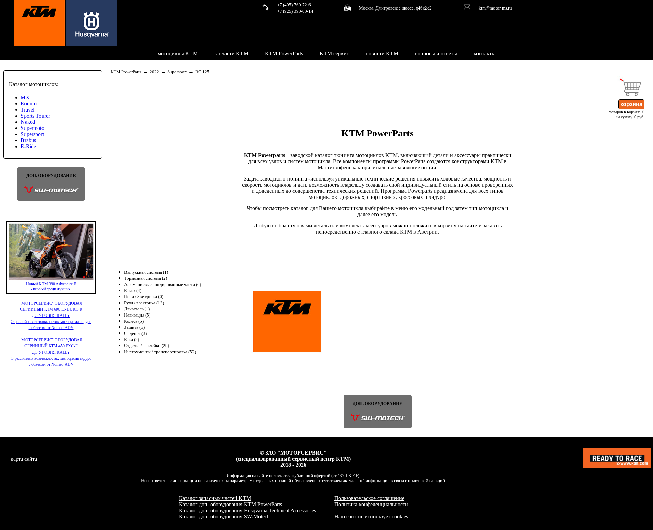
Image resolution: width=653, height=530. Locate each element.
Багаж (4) (132, 290)
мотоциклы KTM (177, 53)
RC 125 (202, 72)
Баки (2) (131, 339)
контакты (485, 53)
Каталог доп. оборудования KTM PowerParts (230, 504)
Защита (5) (134, 327)
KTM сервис (334, 53)
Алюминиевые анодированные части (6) (162, 284)
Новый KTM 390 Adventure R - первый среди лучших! (51, 286)
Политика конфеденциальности (371, 504)
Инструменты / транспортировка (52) (160, 351)
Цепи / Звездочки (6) (143, 296)
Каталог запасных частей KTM (215, 498)
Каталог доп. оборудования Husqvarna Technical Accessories (247, 510)
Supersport (32, 134)
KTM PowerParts (284, 53)
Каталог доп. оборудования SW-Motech (224, 516)
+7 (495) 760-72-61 (295, 5)
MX (25, 97)
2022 (154, 72)
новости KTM (382, 53)
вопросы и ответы (436, 53)
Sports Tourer (35, 116)
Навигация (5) (137, 315)
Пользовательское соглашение (369, 498)
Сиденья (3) (135, 333)
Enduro (29, 103)
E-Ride (28, 146)
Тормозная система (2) (145, 278)
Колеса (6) (134, 321)
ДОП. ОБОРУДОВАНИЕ (51, 175)
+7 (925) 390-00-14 (295, 11)
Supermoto (32, 128)
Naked (28, 122)
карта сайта (24, 459)
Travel (27, 110)
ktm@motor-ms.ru (495, 8)
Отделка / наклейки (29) (146, 345)
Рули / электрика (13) (144, 303)
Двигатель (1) (137, 309)
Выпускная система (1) (146, 272)
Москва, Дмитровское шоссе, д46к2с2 (395, 8)
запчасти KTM (231, 53)
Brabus (28, 140)
